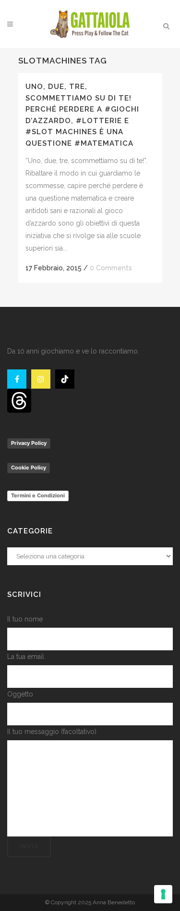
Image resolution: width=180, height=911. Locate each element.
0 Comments (111, 268)
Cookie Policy (28, 467)
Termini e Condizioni (38, 495)
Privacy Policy (29, 443)
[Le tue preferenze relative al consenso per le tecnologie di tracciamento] (163, 894)
